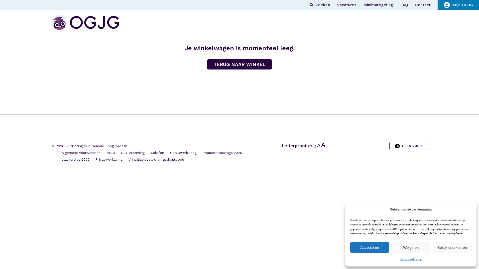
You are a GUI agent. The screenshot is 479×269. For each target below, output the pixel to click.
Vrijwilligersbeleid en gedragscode (156, 159)
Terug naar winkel (239, 64)
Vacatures (346, 5)
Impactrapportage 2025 (222, 153)
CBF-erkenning (133, 153)
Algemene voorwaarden (81, 153)
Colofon (157, 153)
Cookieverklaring (183, 153)
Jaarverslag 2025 (75, 159)
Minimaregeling (378, 5)
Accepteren (369, 247)
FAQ (404, 5)
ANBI (111, 153)
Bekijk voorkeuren (452, 247)
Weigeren (411, 247)
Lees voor (412, 146)
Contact (423, 5)
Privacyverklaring (411, 259)
